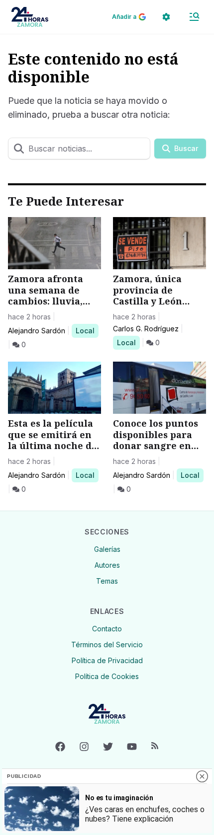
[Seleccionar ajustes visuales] (166, 17)
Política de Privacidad (107, 660)
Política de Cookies (107, 676)
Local (87, 330)
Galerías (107, 549)
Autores (107, 565)
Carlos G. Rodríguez (146, 328)
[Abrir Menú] (194, 17)
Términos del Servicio (107, 644)
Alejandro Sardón (36, 330)
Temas (107, 581)
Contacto (107, 628)
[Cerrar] (202, 776)
